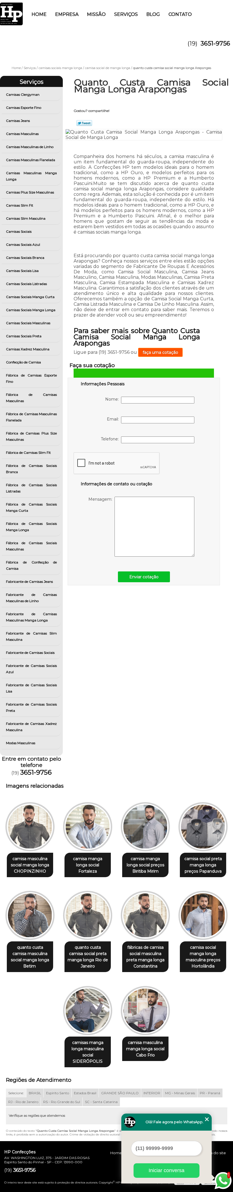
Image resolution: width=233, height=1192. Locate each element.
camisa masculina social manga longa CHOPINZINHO (30, 865)
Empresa (66, 14)
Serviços (126, 14)
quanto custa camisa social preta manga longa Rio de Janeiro (88, 957)
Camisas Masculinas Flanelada (30, 160)
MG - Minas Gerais (180, 1093)
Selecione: (16, 1093)
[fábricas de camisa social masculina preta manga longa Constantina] (145, 913)
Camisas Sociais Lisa (22, 271)
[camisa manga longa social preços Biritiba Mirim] (145, 824)
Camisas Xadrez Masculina (27, 349)
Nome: (113, 399)
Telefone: (111, 439)
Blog (153, 14)
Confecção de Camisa (23, 362)
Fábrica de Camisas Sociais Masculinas (31, 546)
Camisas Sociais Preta (23, 336)
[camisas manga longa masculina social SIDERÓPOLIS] (87, 1008)
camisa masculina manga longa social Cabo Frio (145, 1049)
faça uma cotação (160, 352)
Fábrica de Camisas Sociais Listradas (31, 488)
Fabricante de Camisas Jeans (29, 581)
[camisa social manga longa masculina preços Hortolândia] (203, 913)
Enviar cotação (144, 576)
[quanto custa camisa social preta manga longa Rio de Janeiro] (87, 913)
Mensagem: (101, 499)
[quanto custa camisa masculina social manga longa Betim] (30, 913)
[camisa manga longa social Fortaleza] (87, 824)
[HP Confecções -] (11, 11)
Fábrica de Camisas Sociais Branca (31, 468)
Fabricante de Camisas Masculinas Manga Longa (31, 617)
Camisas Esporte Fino (23, 107)
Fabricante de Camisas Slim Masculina (31, 636)
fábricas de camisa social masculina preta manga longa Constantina (145, 957)
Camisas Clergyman (22, 94)
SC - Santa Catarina (101, 1102)
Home (39, 14)
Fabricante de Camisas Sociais (30, 652)
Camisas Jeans (18, 120)
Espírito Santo (57, 1093)
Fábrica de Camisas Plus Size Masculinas (31, 436)
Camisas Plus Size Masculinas (30, 192)
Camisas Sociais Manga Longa (30, 310)
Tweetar (84, 123)
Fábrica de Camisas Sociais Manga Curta (31, 507)
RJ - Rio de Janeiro (23, 1102)
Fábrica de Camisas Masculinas (31, 397)
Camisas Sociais (19, 231)
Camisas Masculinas (22, 134)
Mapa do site (214, 1153)
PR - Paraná (210, 1093)
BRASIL (35, 1093)
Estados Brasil (85, 1093)
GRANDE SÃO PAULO (120, 1093)
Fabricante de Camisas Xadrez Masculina (31, 726)
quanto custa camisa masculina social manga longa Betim (30, 957)
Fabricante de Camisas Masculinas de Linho (31, 597)
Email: (114, 419)
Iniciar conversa (166, 1170)
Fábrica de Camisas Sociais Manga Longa (31, 526)
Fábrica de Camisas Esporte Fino (31, 378)
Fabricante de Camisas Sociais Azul (31, 668)
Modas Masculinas (20, 743)
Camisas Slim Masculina (25, 218)
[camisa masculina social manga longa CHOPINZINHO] (30, 824)
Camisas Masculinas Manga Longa (31, 176)
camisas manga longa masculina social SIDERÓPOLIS (88, 1052)
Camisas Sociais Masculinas (28, 323)
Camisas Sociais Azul (23, 244)
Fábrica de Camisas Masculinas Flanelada (31, 417)
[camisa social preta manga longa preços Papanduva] (203, 824)
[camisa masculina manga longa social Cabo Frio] (145, 1008)
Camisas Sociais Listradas (26, 284)
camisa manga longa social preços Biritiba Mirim (145, 865)
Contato (180, 14)
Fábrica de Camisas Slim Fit (28, 452)
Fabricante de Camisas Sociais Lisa (31, 688)
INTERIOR (151, 1093)
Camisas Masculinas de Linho (29, 147)
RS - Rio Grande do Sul (61, 1102)
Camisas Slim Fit (19, 205)
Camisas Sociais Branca (25, 257)
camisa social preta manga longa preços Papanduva (203, 865)
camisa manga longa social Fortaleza (87, 865)
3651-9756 (215, 43)
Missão (96, 14)
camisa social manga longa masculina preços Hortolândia (203, 957)
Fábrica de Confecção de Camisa (31, 565)
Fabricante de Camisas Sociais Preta (31, 707)
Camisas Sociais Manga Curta (30, 297)
